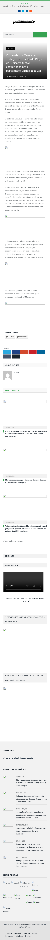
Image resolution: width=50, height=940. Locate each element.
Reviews (17, 933)
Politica (10, 48)
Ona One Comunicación (28, 924)
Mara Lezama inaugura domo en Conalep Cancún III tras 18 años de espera (25, 481)
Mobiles (35, 933)
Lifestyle (26, 933)
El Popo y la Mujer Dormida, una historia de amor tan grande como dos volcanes (30, 863)
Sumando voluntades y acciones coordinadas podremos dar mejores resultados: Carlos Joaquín (31, 815)
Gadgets (19, 936)
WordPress (26, 927)
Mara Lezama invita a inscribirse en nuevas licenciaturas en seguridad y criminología (31, 783)
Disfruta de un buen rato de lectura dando (25, 599)
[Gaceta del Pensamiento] (25, 21)
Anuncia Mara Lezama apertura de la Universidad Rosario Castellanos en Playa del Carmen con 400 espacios (26, 433)
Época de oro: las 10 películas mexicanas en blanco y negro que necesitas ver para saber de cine (30, 847)
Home (9, 933)
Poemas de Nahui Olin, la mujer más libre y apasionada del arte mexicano (31, 831)
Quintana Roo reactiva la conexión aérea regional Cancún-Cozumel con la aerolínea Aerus (25, 6)
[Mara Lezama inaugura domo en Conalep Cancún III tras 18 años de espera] (25, 463)
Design (28, 936)
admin (11, 76)
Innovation (9, 936)
